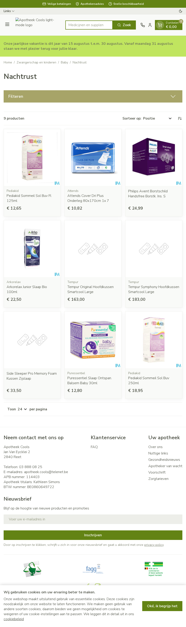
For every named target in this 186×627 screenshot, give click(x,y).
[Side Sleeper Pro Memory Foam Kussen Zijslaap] (32, 339)
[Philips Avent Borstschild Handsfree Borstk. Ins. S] (153, 157)
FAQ (94, 446)
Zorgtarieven (158, 478)
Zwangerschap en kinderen (36, 62)
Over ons (155, 446)
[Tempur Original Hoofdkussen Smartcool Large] (93, 248)
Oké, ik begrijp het (162, 606)
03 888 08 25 (30, 466)
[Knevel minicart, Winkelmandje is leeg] (160, 25)
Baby (64, 62)
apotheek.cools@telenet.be (46, 471)
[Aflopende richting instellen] (179, 118)
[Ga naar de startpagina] (38, 25)
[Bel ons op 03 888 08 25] (142, 25)
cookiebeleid (14, 619)
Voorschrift (157, 472)
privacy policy (154, 545)
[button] (93, 96)
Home (8, 62)
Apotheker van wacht (165, 466)
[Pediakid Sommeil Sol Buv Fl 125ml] (32, 157)
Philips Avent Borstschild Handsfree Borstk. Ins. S (148, 194)
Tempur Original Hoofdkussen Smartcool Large (90, 289)
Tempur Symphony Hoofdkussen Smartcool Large (153, 289)
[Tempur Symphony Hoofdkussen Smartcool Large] (153, 248)
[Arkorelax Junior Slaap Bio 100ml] (32, 248)
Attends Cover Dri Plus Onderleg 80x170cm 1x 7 (88, 198)
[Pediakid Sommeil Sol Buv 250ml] (153, 339)
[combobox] (89, 25)
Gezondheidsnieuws (164, 459)
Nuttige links (158, 453)
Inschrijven (93, 535)
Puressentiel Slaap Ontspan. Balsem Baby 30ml (89, 381)
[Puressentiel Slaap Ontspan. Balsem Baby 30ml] (93, 339)
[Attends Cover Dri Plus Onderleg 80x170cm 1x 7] (93, 157)
